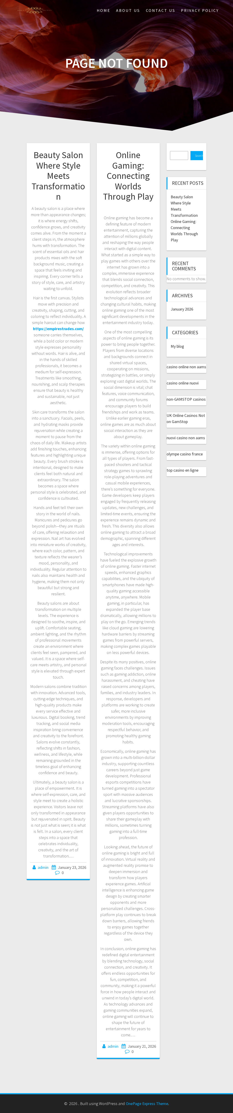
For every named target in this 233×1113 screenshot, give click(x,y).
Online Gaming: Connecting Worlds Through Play (128, 175)
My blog (177, 346)
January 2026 (182, 309)
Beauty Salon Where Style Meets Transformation (58, 175)
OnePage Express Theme (147, 1103)
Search (199, 156)
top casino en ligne (182, 470)
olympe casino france (185, 454)
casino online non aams (186, 366)
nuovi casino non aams (186, 437)
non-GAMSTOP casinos (186, 399)
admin (43, 867)
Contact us (160, 10)
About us (128, 10)
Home (103, 10)
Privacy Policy (200, 10)
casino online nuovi (183, 383)
